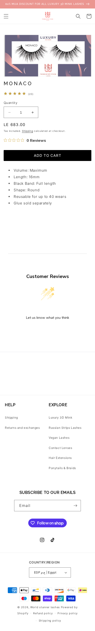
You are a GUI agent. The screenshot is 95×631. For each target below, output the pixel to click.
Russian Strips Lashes (65, 427)
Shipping (27, 130)
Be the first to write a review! (47, 330)
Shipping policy (50, 620)
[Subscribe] (75, 505)
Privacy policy (67, 613)
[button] (6, 16)
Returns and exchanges (22, 427)
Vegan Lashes (59, 437)
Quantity (10, 103)
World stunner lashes (45, 607)
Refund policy (43, 613)
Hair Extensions (60, 458)
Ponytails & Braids (62, 468)
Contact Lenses (60, 448)
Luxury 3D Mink (60, 417)
